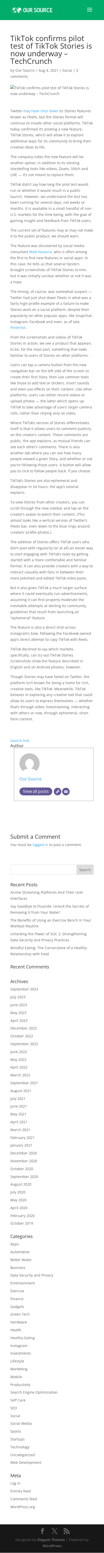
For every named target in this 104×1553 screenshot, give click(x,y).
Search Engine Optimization (34, 1392)
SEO (13, 1408)
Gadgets (17, 1306)
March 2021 (20, 1129)
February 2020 (22, 1215)
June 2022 (18, 1051)
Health (15, 1329)
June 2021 (18, 1106)
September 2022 (24, 1043)
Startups (17, 1439)
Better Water (21, 1259)
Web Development (25, 1462)
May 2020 (18, 1200)
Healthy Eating (22, 1337)
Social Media (21, 1423)
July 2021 (17, 1098)
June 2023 (18, 1004)
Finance (16, 1298)
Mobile (16, 1376)
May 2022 (18, 1059)
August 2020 (20, 1184)
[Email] (66, 791)
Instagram (19, 1345)
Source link (19, 740)
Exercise (17, 1290)
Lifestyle (17, 1361)
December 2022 (23, 1028)
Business (17, 1267)
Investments (20, 1353)
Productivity (20, 1384)
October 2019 (21, 1223)
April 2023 (19, 1020)
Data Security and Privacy (31, 1275)
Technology (20, 1447)
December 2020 (23, 1153)
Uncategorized (22, 1454)
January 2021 (21, 1145)
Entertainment (22, 1283)
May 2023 (18, 1012)
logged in (40, 844)
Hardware (18, 1322)
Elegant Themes (51, 1539)
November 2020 (23, 1160)
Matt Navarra (40, 251)
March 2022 (20, 1075)
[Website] (57, 791)
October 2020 (21, 1168)
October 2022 (21, 1036)
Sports (15, 1431)
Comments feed (23, 1498)
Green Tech (20, 1314)
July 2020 (17, 1192)
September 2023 (24, 989)
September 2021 (24, 1082)
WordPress (52, 1545)
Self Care (17, 1400)
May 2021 (18, 1114)
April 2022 (19, 1067)
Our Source (25, 70)
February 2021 (22, 1137)
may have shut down (40, 110)
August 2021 (20, 1090)
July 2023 (17, 997)
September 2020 (24, 1176)
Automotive (20, 1251)
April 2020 (19, 1207)
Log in (15, 1483)
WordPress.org (22, 1506)
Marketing (19, 1369)
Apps (14, 1244)
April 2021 (19, 1121)
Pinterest (17, 327)
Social (67, 70)
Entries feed (20, 1491)
